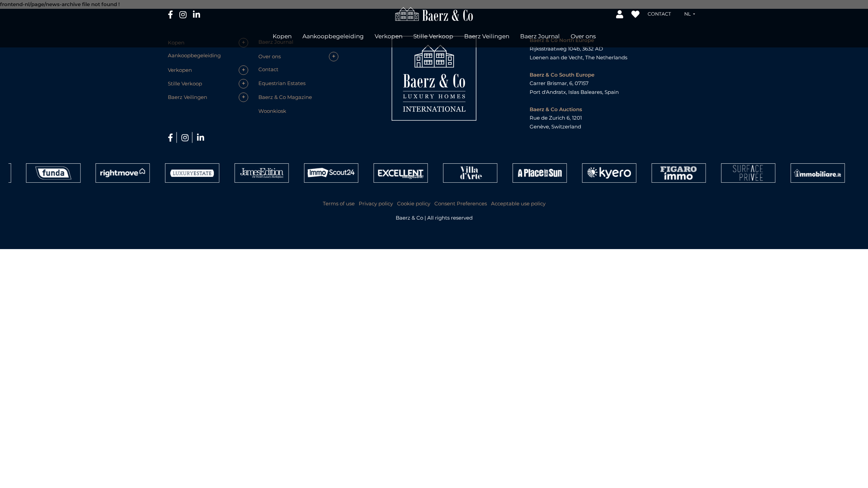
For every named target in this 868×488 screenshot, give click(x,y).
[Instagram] (183, 14)
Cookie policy (413, 203)
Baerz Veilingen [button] (486, 36)
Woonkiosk (272, 111)
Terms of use (339, 203)
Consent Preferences (460, 203)
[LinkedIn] (196, 14)
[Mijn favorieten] (636, 14)
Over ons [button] (583, 36)
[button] (689, 14)
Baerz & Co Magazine (285, 97)
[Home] (434, 14)
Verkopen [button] (388, 36)
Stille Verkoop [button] (433, 36)
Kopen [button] (282, 36)
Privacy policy (376, 203)
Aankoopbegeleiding (333, 36)
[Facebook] (171, 14)
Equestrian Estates (281, 83)
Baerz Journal (540, 36)
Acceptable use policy (518, 203)
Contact (659, 14)
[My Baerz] (620, 14)
